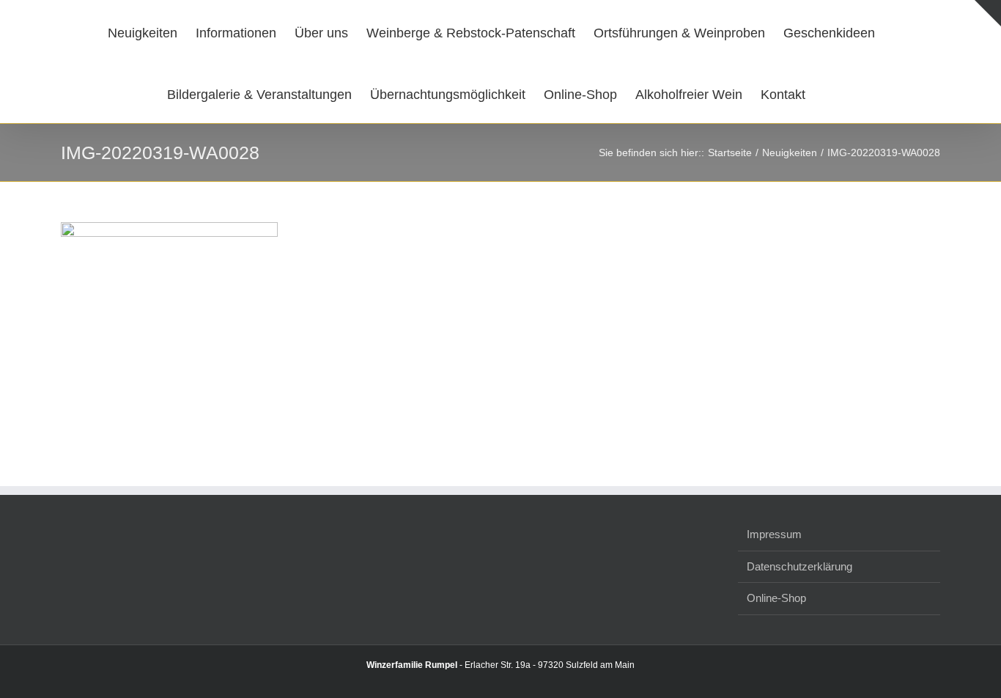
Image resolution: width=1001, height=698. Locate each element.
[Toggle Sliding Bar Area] (988, 13)
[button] (820, 92)
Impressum (774, 534)
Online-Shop (776, 598)
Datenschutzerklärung (799, 566)
